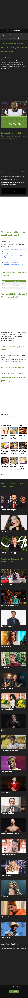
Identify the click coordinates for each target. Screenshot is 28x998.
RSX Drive (17, 996)
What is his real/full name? (11, 262)
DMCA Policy (20, 986)
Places (23, 35)
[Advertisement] (14, 14)
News (14, 38)
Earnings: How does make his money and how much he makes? (15, 251)
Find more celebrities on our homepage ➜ (14, 948)
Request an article (14, 991)
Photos (12, 35)
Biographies (5, 35)
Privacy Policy (13, 986)
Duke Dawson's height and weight (13, 260)
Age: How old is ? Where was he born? (15, 257)
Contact (7, 986)
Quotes (18, 35)
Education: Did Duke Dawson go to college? (13, 265)
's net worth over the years (15, 254)
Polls (10, 38)
